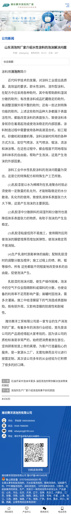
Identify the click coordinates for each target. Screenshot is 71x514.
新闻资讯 (44, 511)
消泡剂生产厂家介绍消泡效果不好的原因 (33, 390)
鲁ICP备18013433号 (37, 475)
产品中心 (27, 511)
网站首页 (9, 511)
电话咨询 (62, 511)
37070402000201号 (23, 479)
